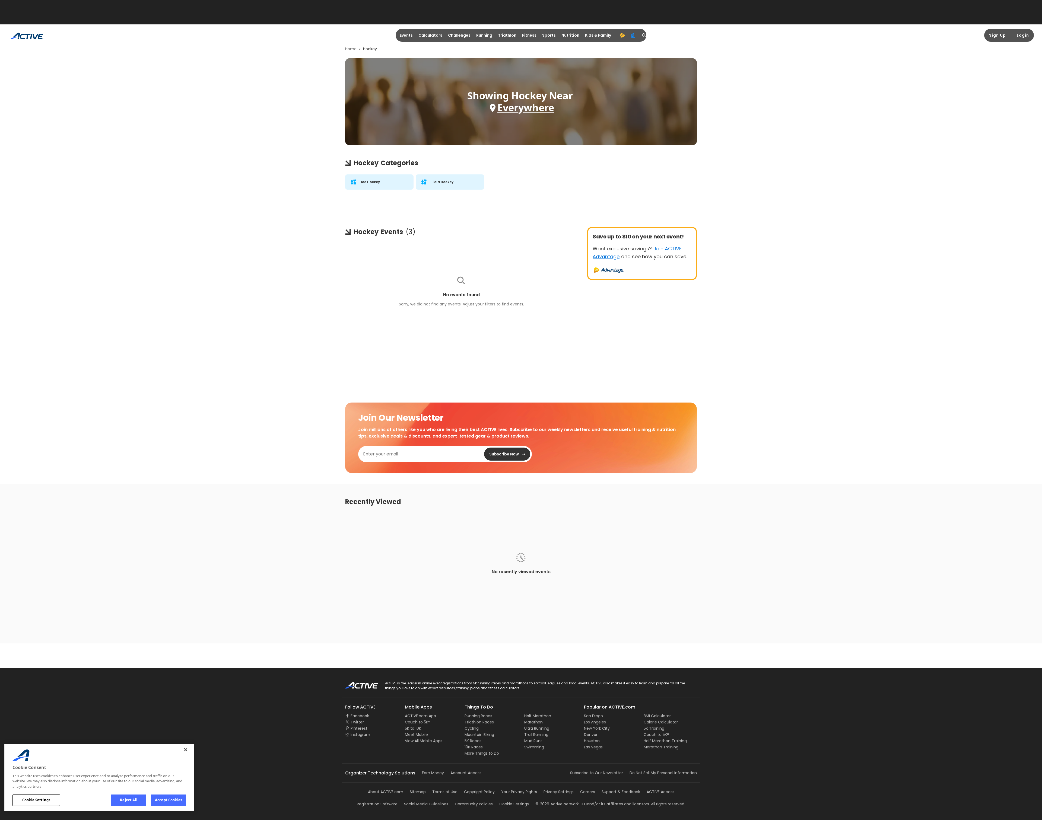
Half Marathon (537, 716)
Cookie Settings (36, 799)
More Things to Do (482, 753)
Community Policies (474, 804)
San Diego (593, 716)
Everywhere (525, 107)
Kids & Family (598, 35)
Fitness (529, 35)
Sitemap (418, 792)
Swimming (534, 747)
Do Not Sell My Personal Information (663, 773)
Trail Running (536, 734)
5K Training (654, 728)
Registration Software (377, 804)
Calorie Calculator (661, 722)
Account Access (465, 773)
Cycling (472, 728)
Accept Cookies (168, 799)
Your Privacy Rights (519, 792)
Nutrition (570, 35)
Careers (587, 792)
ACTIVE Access (660, 792)
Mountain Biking (479, 734)
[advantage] (622, 35)
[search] (644, 35)
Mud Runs (533, 741)
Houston (592, 741)
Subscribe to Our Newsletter (596, 773)
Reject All (128, 799)
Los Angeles (595, 722)
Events (406, 35)
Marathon (533, 722)
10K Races (474, 747)
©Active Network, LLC (561, 804)
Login (1023, 35)
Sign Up (997, 35)
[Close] (186, 750)
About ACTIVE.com (385, 792)
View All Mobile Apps (423, 741)
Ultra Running (536, 728)
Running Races (478, 716)
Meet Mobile (416, 734)
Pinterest (359, 728)
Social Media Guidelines (426, 804)
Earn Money (433, 773)
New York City (597, 728)
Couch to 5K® (417, 722)
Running (484, 35)
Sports (549, 35)
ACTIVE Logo (356, 683)
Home (351, 49)
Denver (591, 734)
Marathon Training (661, 747)
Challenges (459, 35)
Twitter (357, 722)
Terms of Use (445, 792)
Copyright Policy (479, 792)
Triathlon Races (479, 722)
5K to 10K (413, 728)
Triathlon (507, 35)
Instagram (360, 734)
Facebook (360, 716)
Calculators (430, 35)
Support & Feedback (621, 792)
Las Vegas (593, 747)
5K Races (473, 741)
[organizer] (633, 35)
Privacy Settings (559, 792)
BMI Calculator (657, 716)
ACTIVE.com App (420, 716)
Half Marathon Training (665, 741)
